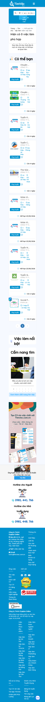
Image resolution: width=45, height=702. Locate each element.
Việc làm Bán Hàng (32, 669)
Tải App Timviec (15, 692)
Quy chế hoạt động (32, 563)
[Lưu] (22, 79)
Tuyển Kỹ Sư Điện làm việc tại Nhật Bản (25, 117)
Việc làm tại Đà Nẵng (22, 653)
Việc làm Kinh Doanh (31, 637)
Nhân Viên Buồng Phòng (25, 222)
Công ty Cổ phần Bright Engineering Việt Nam (25, 120)
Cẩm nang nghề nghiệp (13, 593)
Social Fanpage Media (25, 300)
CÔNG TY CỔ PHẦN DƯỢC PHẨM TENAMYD (25, 250)
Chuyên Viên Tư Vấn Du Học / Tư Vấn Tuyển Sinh (25, 92)
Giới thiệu (31, 538)
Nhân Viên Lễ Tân (25, 197)
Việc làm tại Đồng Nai (22, 667)
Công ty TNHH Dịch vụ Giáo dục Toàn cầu (25, 95)
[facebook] (22, 575)
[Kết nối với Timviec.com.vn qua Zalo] (37, 698)
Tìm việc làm (18, 29)
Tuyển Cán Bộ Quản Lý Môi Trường (25, 142)
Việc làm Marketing (32, 653)
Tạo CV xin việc (14, 689)
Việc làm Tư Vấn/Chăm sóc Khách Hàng (32, 661)
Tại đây (22, 478)
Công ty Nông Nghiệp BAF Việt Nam (25, 67)
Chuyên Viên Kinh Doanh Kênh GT (25, 65)
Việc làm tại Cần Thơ (22, 674)
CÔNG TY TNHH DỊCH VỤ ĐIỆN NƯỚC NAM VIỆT (25, 172)
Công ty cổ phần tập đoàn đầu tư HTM (25, 145)
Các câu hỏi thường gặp (32, 545)
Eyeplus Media (25, 302)
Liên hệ (31, 541)
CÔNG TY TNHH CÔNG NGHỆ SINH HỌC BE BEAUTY (25, 277)
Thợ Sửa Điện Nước (25, 170)
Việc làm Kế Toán (31, 643)
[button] (14, 389)
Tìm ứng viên (28, 694)
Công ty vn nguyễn (25, 200)
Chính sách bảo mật (32, 552)
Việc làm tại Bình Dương (22, 660)
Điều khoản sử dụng (31, 557)
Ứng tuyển (15, 79)
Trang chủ (12, 29)
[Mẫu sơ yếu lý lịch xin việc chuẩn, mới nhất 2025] (22, 368)
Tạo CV (11, 585)
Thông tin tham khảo (13, 598)
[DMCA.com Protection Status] (26, 583)
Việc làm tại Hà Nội (22, 639)
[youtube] (29, 575)
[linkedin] (25, 575)
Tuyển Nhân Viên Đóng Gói (25, 247)
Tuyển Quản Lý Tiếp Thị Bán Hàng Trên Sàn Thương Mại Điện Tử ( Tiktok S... (25, 275)
